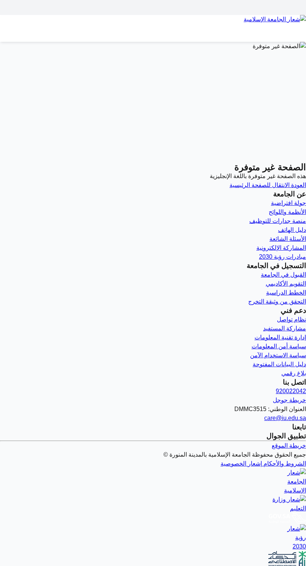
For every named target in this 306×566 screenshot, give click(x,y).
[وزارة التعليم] (153, 504)
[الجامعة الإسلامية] (153, 481)
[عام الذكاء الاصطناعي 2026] (153, 558)
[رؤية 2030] (153, 537)
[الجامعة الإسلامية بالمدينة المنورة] (153, 24)
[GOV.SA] (153, 518)
